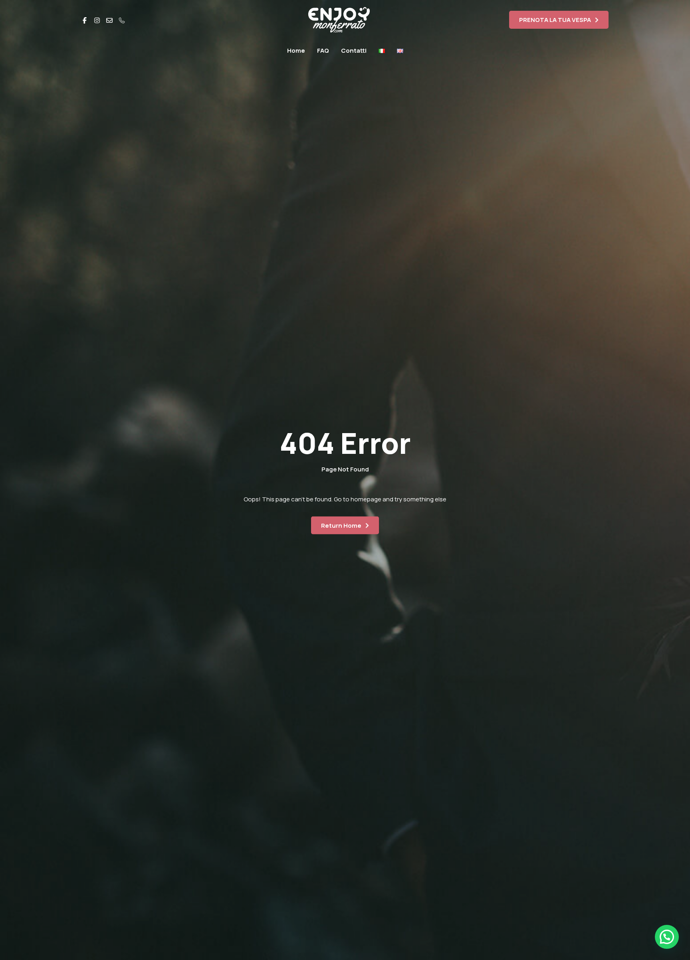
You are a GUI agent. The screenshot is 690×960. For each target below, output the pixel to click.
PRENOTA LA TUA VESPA (555, 20)
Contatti (354, 50)
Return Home (341, 525)
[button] (667, 937)
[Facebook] (84, 20)
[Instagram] (97, 20)
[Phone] (122, 20)
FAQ (323, 50)
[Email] (109, 20)
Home (296, 50)
